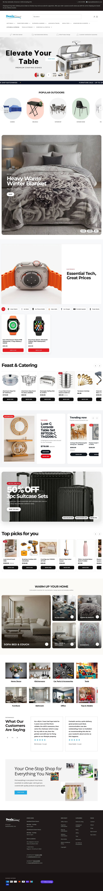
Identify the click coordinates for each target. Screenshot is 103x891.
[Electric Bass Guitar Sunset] (48, 548)
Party (77, 829)
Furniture (16, 706)
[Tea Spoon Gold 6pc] (66, 380)
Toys (77, 836)
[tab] (3, 309)
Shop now (46, 451)
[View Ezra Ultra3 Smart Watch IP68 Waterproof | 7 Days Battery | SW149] (13, 326)
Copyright (63, 847)
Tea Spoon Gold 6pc (65, 391)
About (92, 825)
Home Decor (16, 681)
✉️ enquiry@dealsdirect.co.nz (94, 2)
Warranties (64, 839)
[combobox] (57, 16)
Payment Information (64, 825)
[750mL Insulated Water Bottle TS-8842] (66, 548)
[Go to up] (100, 888)
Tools (87, 681)
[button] (94, 17)
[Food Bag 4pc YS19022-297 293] (29, 548)
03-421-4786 (38, 855)
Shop (91, 828)
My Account (93, 831)
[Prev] (7, 737)
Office (63, 706)
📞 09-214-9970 (81, 2)
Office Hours (64, 821)
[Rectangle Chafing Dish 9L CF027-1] (29, 380)
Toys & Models (87, 706)
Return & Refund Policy (65, 843)
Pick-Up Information (64, 830)
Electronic (78, 839)
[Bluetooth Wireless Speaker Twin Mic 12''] (85, 548)
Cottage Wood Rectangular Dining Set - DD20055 (78, 443)
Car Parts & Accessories (63, 681)
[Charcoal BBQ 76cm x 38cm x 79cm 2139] (85, 380)
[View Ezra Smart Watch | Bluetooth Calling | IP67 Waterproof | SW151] (38, 326)
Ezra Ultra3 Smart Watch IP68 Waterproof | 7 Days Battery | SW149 (12, 341)
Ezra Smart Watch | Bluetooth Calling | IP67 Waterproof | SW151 (38, 341)
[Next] (101, 108)
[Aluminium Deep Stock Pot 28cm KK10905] (10, 380)
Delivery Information (64, 835)
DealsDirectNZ (9, 826)
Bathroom (40, 706)
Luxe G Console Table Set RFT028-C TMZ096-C (49, 430)
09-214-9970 (36, 861)
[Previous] (2, 108)
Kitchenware (39, 681)
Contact (92, 821)
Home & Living (79, 821)
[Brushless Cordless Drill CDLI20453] (10, 548)
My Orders (93, 835)
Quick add (10, 399)
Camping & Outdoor (79, 825)
